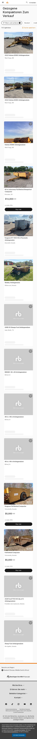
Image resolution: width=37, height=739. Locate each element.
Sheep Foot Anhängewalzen (14, 643)
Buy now (18, 209)
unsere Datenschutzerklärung (11, 731)
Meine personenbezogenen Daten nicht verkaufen (18, 711)
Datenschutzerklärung (11, 709)
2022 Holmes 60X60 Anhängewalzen (17, 55)
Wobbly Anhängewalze (12, 282)
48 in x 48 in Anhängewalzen (14, 417)
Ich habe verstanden (19, 735)
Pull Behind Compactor (12, 552)
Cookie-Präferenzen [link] (18, 712)
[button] (11, 23)
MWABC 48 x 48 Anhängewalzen (16, 372)
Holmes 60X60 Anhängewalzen (15, 145)
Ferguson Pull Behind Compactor (15, 506)
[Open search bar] (27, 2)
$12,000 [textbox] (9, 199)
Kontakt (27, 677)
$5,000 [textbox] (8, 513)
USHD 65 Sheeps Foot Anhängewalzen (17, 327)
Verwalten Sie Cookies (19, 730)
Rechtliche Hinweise (25, 709)
